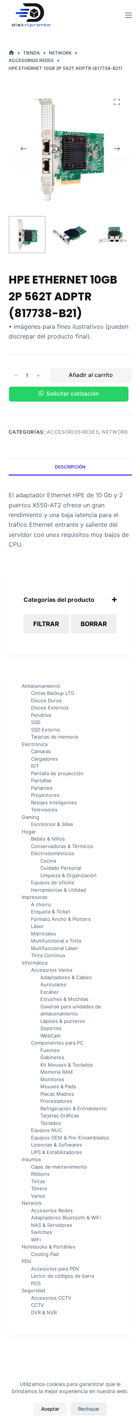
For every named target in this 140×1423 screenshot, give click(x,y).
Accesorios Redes (73, 432)
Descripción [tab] (70, 467)
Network (115, 432)
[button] (70, 394)
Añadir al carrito (91, 374)
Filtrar (46, 624)
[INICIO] (11, 53)
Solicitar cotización (72, 393)
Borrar (94, 624)
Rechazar (88, 1409)
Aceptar (50, 1409)
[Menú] (128, 15)
